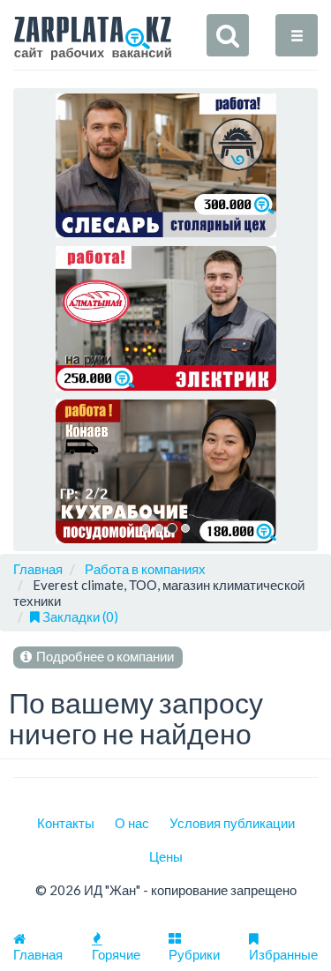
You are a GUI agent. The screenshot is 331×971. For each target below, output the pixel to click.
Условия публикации (232, 823)
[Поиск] (228, 35)
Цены (166, 856)
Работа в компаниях (145, 569)
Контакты (65, 823)
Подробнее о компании (104, 656)
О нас (132, 823)
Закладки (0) (79, 616)
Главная (38, 569)
